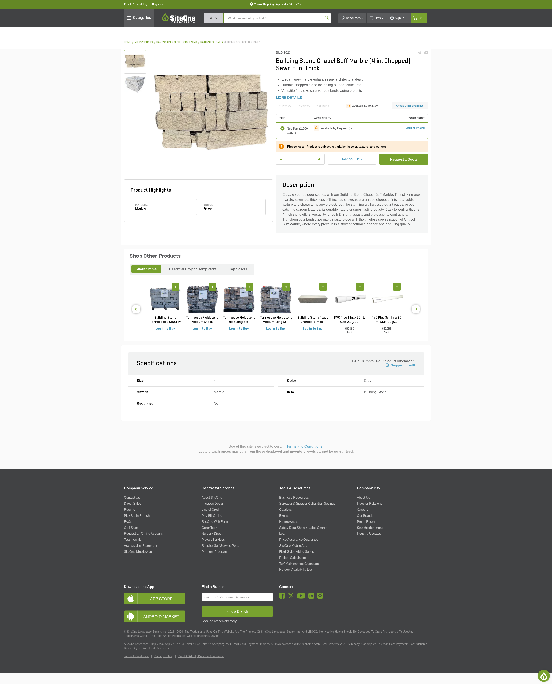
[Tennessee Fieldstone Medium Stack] (202, 299)
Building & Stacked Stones (242, 42)
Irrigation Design (213, 503)
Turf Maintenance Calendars (299, 564)
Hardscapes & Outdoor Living (176, 42)
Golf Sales (131, 527)
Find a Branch (213, 587)
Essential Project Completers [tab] (192, 269)
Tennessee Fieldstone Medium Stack (202, 320)
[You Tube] (302, 597)
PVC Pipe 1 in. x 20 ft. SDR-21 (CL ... (349, 320)
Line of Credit (211, 509)
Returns (129, 509)
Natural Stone (210, 42)
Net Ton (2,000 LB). (297, 130)
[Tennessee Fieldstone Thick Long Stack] (239, 299)
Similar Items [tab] (146, 269)
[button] (158, 4)
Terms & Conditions (136, 656)
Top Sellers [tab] (238, 269)
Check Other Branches (410, 105)
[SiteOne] (179, 22)
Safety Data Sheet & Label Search (303, 527)
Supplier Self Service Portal (221, 545)
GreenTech (209, 527)
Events (284, 515)
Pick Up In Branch (137, 515)
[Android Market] (159, 616)
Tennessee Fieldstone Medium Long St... (276, 320)
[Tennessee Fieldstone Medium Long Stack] (276, 299)
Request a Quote (403, 159)
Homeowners (288, 521)
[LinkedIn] (312, 597)
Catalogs (285, 509)
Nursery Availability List (295, 569)
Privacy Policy (163, 656)
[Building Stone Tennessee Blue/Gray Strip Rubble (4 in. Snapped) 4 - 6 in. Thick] (165, 299)
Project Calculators (292, 557)
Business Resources (294, 497)
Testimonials (132, 539)
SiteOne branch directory (219, 621)
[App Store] (159, 598)
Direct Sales (132, 503)
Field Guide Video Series (296, 551)
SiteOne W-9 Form (215, 521)
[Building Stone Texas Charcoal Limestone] (312, 299)
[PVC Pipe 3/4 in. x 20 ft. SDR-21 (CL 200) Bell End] (386, 299)
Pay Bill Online (212, 515)
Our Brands (365, 515)
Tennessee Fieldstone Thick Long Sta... (239, 320)
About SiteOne (212, 497)
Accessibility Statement (140, 545)
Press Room (366, 521)
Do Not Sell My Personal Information (201, 656)
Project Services (213, 539)
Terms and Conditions (304, 446)
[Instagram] (321, 597)
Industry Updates (369, 533)
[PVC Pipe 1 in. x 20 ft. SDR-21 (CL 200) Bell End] (349, 299)
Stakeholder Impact (370, 527)
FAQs (128, 521)
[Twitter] (292, 597)
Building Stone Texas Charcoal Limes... (312, 320)
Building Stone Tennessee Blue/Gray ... (165, 320)
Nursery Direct (212, 533)
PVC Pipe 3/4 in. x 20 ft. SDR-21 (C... (386, 320)
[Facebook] (283, 597)
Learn (283, 533)
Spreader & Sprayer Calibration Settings (307, 503)
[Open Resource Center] (544, 676)
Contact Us (132, 497)
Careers (362, 509)
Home (127, 42)
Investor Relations (369, 503)
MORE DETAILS (289, 98)
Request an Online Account (143, 533)
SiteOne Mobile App (138, 551)
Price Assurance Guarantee (298, 539)
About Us (363, 497)
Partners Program (214, 551)
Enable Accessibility (135, 4)
